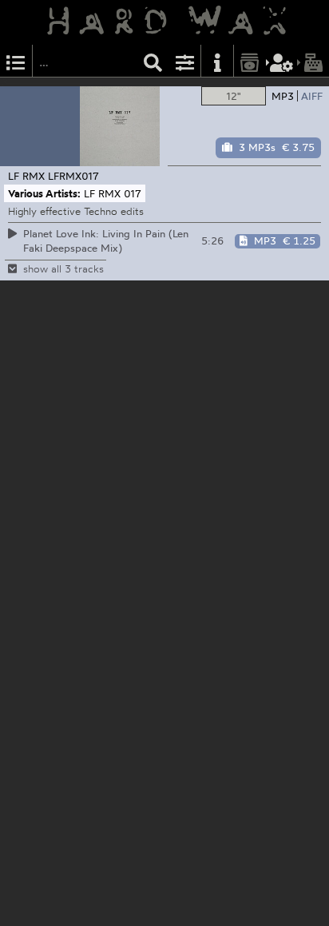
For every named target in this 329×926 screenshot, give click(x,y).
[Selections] (16, 61)
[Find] (153, 61)
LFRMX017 (73, 175)
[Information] (217, 61)
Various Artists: (44, 193)
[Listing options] (185, 61)
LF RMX (26, 175)
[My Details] (282, 61)
